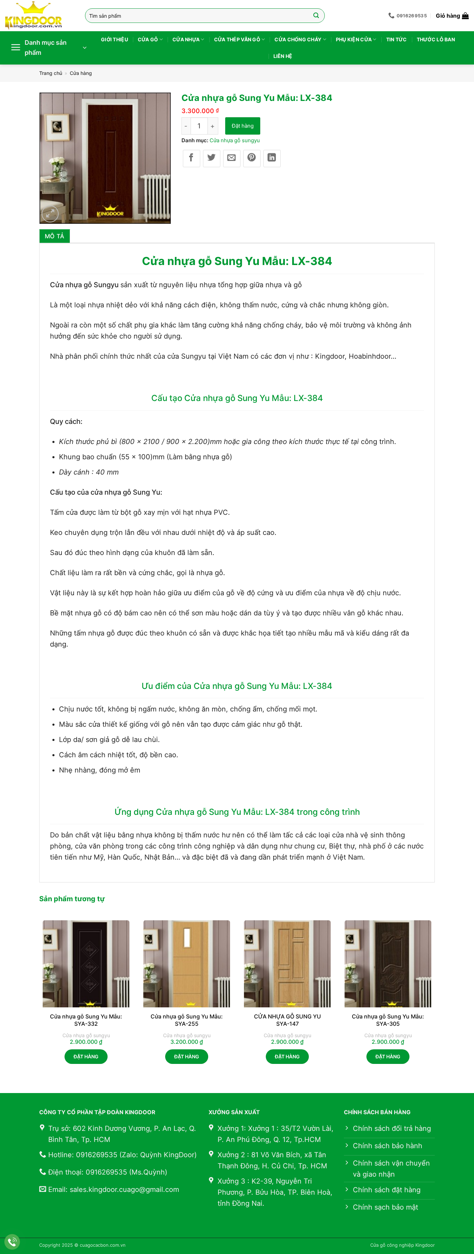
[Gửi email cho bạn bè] (231, 158)
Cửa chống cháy (297, 39)
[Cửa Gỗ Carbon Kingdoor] (40, 15)
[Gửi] (316, 15)
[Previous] (39, 998)
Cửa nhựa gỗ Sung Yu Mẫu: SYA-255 (187, 1020)
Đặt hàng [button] (86, 1056)
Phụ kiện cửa (354, 39)
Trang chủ (50, 73)
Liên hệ (283, 56)
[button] (452, 15)
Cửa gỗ (148, 39)
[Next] (434, 998)
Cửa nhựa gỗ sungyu (235, 140)
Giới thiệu (114, 39)
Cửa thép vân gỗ (237, 39)
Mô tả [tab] (55, 236)
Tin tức (396, 39)
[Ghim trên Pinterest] (252, 158)
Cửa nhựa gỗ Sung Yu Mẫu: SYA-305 (388, 1020)
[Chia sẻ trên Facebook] (191, 158)
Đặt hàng (243, 125)
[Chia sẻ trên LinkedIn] (272, 158)
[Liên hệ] (12, 1242)
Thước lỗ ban (436, 39)
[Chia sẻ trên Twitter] (211, 158)
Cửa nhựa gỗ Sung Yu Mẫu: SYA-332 (86, 1020)
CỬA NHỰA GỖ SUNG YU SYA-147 (287, 1020)
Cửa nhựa (186, 39)
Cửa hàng (81, 73)
